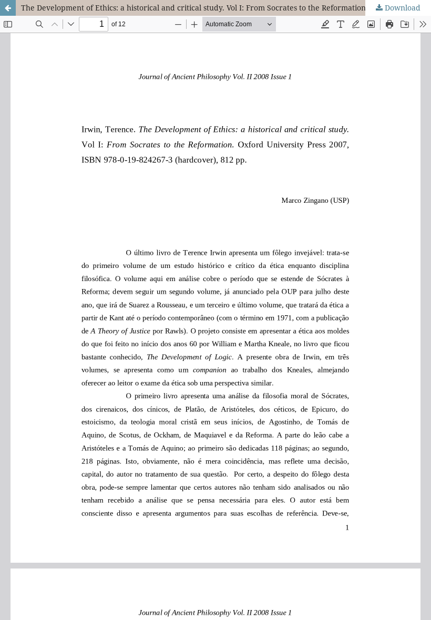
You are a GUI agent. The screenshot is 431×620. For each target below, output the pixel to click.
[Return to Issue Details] (8, 8)
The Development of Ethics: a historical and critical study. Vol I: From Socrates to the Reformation (193, 8)
